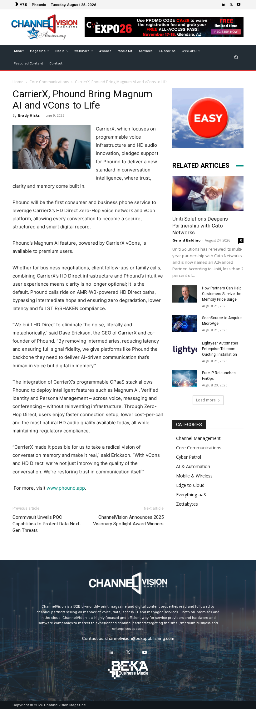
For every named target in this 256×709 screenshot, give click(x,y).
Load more (206, 400)
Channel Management (198, 438)
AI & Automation (193, 466)
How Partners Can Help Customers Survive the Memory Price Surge (221, 294)
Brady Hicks (29, 115)
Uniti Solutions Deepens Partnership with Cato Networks (200, 226)
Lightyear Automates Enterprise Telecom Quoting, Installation (220, 349)
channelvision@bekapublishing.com (139, 638)
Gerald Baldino (186, 240)
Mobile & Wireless (194, 476)
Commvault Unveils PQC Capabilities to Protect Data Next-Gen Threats (46, 523)
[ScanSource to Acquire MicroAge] (184, 323)
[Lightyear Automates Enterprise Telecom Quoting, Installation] (184, 349)
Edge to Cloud (190, 485)
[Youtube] (238, 4)
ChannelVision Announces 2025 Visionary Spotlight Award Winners (128, 520)
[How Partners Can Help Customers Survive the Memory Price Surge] (184, 294)
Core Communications (49, 81)
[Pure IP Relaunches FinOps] (184, 378)
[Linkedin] (223, 4)
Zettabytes (187, 504)
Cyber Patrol (188, 457)
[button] (236, 57)
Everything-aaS (191, 494)
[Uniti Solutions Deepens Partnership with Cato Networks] (208, 193)
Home (17, 81)
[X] (231, 4)
